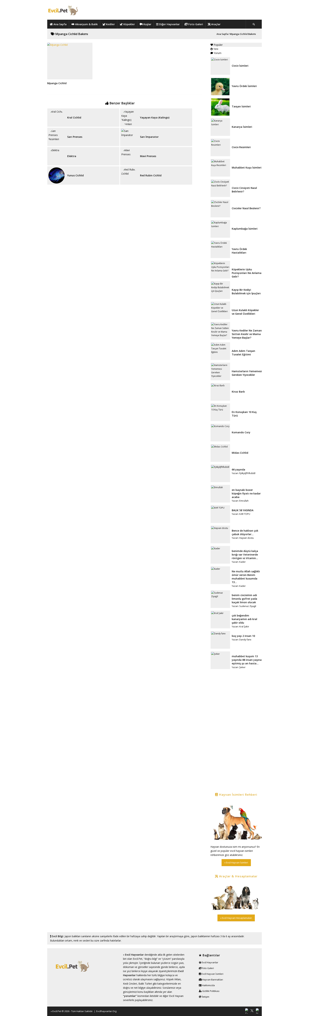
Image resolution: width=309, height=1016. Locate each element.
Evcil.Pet (56, 1011)
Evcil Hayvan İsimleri (212, 973)
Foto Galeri (208, 968)
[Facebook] (246, 1011)
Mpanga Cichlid (57, 83)
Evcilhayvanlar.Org (106, 1011)
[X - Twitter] (252, 1011)
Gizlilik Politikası (210, 991)
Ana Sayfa (222, 34)
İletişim (205, 996)
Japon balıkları (72, 936)
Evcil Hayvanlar (134, 954)
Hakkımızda (208, 985)
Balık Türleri (145, 983)
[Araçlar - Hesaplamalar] (236, 896)
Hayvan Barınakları (212, 979)
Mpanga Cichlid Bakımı (71, 34)
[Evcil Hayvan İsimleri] (236, 821)
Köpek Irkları (173, 979)
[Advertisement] (236, 731)
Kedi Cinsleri (130, 983)
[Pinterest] (257, 1011)
